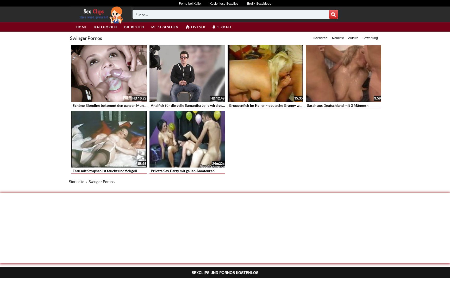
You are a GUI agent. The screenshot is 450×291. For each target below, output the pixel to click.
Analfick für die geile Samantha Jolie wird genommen (193, 105)
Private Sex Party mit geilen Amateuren (183, 171)
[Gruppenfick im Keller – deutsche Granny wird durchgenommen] (265, 73)
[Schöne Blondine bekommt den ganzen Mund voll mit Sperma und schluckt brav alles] (109, 73)
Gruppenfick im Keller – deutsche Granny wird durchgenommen (281, 105)
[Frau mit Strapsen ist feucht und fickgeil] (109, 139)
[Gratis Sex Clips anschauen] (100, 14)
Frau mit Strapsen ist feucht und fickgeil (105, 171)
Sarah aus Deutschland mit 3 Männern (337, 105)
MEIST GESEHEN (164, 27)
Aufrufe (353, 37)
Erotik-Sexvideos (259, 3)
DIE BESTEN (134, 27)
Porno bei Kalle (190, 3)
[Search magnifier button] (333, 14)
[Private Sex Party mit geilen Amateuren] (187, 139)
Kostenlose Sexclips (224, 3)
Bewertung (370, 37)
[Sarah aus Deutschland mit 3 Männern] (343, 73)
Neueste (338, 37)
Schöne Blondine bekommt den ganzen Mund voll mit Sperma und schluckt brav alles (141, 105)
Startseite (76, 181)
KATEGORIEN (105, 27)
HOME (81, 27)
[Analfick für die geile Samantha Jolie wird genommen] (187, 73)
